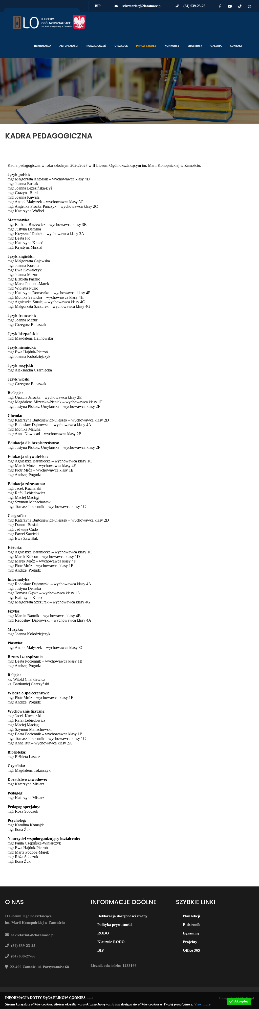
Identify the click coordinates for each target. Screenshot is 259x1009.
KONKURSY (172, 46)
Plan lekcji (191, 916)
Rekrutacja (42, 46)
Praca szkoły (146, 46)
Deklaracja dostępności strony (122, 916)
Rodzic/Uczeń (96, 46)
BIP (98, 6)
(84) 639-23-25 (194, 6)
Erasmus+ (195, 46)
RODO (103, 933)
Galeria (216, 46)
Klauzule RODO (111, 942)
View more (202, 1004)
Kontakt (236, 46)
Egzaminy (191, 933)
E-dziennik (191, 925)
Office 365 (191, 950)
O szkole (121, 46)
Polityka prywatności (114, 925)
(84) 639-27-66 (23, 956)
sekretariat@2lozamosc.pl (142, 6)
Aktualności (68, 46)
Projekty (190, 942)
